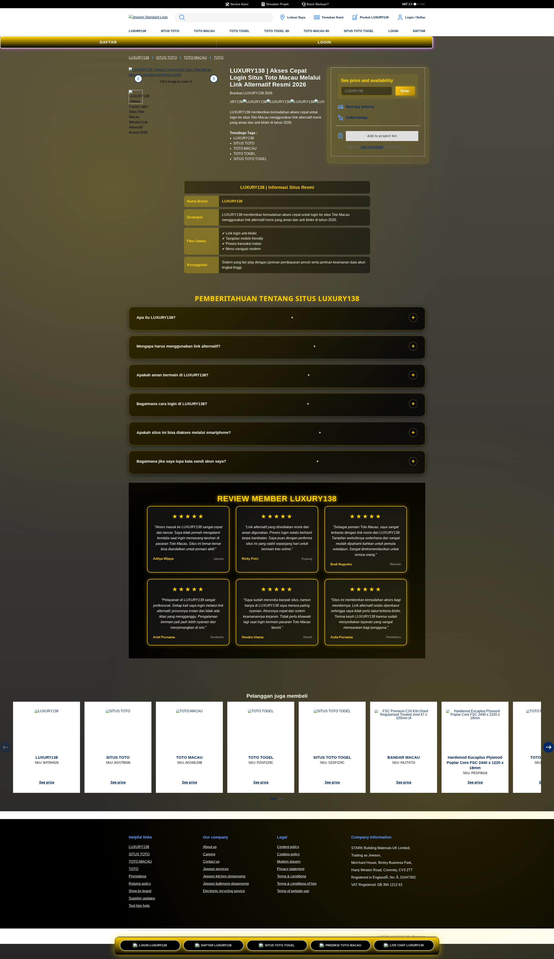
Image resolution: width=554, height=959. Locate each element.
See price (46, 782)
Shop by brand (140, 891)
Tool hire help (139, 906)
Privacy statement (290, 869)
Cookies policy (288, 854)
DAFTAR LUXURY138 (216, 945)
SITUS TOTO (170, 31)
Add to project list (382, 136)
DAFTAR (419, 31)
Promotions (137, 876)
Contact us (211, 861)
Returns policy (140, 883)
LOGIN (393, 31)
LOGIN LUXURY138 (153, 945)
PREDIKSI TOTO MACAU (343, 945)
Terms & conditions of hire (297, 883)
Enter (405, 91)
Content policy (288, 847)
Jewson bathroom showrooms (226, 883)
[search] (224, 17)
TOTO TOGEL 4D (276, 31)
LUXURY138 (137, 31)
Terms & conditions (291, 876)
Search (181, 17)
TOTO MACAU (204, 31)
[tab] (273, 798)
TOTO (133, 869)
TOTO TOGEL (239, 31)
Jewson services (216, 869)
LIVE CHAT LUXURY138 (407, 944)
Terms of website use (293, 891)
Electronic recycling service (224, 891)
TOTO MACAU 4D (316, 31)
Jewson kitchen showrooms (224, 876)
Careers (209, 854)
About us (210, 847)
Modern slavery (289, 861)
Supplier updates (142, 898)
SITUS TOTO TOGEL (359, 31)
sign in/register (372, 147)
